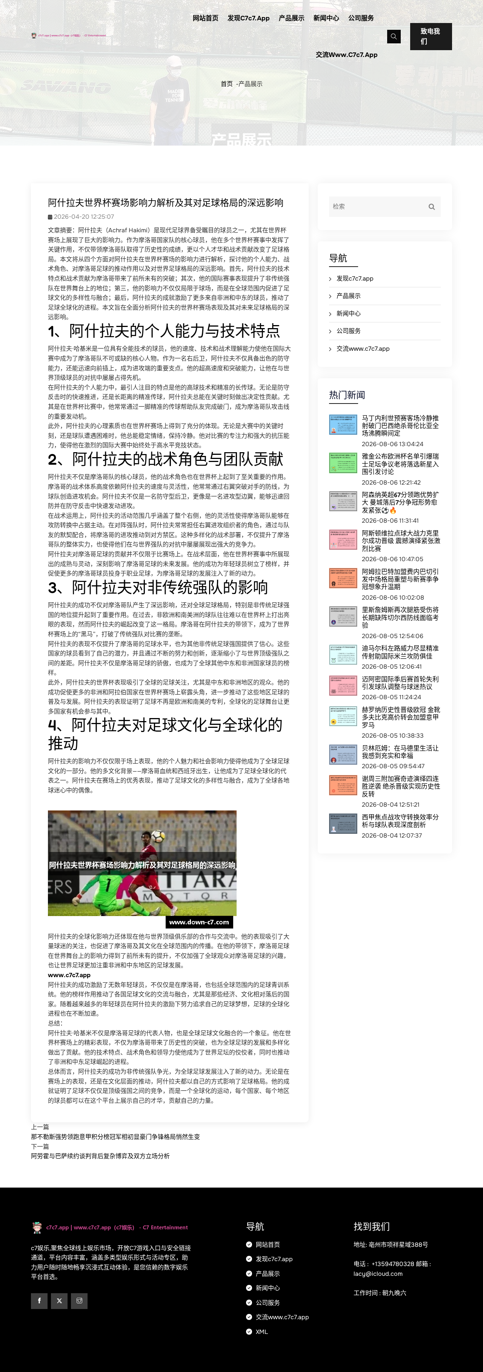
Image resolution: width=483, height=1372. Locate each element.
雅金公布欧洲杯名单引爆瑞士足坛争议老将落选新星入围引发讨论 (400, 464)
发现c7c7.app (249, 18)
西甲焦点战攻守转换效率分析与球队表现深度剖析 (400, 821)
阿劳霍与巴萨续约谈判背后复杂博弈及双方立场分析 (100, 1156)
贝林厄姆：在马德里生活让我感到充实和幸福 (400, 752)
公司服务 (361, 18)
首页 (227, 84)
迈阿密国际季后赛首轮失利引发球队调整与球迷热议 (400, 683)
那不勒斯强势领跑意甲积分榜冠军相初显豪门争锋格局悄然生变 (115, 1137)
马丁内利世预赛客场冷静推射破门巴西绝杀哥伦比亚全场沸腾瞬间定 (400, 425)
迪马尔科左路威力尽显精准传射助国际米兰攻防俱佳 (400, 652)
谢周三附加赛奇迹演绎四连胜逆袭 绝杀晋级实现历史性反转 (401, 786)
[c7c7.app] (80, 35)
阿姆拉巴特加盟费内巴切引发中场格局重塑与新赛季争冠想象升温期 (400, 579)
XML (261, 1332)
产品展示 (292, 18)
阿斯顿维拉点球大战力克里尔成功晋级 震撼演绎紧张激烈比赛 (401, 540)
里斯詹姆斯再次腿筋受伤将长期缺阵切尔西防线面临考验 (400, 617)
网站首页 (205, 18)
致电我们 (430, 37)
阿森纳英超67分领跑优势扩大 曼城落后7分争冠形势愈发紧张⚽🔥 (400, 502)
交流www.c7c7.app (347, 55)
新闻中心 (326, 18)
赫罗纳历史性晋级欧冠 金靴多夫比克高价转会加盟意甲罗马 (401, 717)
